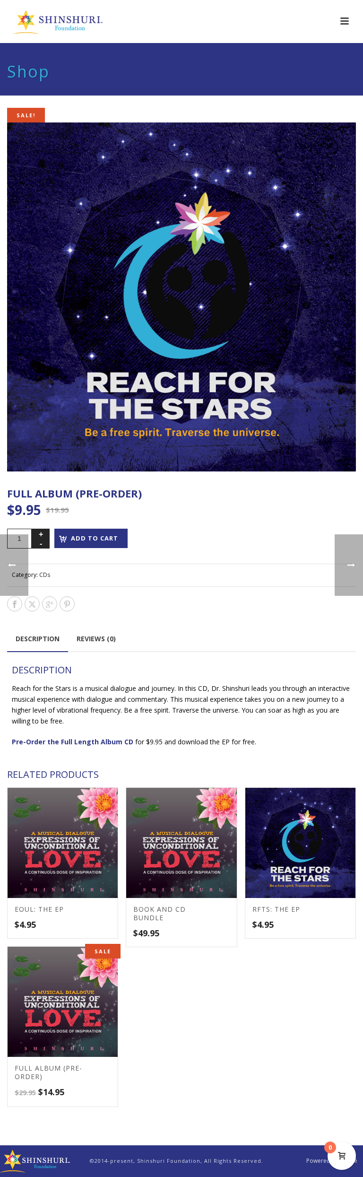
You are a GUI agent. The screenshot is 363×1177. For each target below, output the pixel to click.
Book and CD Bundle (159, 913)
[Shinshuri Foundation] (35, 1160)
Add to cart (94, 538)
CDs (44, 575)
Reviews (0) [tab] (96, 638)
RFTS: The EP (276, 909)
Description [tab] (38, 638)
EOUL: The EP (39, 909)
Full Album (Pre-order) (48, 1072)
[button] (336, 142)
